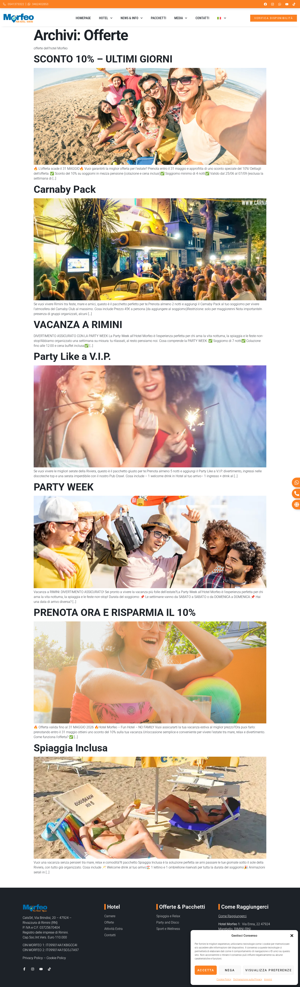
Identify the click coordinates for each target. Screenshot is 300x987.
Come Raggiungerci (232, 916)
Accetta (205, 970)
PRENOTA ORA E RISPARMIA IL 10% (115, 612)
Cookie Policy (224, 979)
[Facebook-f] (24, 969)
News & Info (129, 18)
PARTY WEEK (63, 487)
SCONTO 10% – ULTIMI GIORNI (103, 59)
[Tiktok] (294, 4)
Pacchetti (158, 18)
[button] (292, 936)
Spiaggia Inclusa (71, 748)
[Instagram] (272, 4)
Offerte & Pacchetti (182, 907)
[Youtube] (287, 4)
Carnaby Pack (65, 189)
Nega (230, 970)
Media (178, 18)
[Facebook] (265, 4)
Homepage (83, 18)
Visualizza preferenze (268, 970)
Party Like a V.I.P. (72, 356)
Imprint (268, 979)
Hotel (103, 18)
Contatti (202, 18)
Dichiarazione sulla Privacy (247, 979)
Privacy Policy (33, 958)
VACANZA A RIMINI (78, 324)
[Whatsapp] (280, 4)
